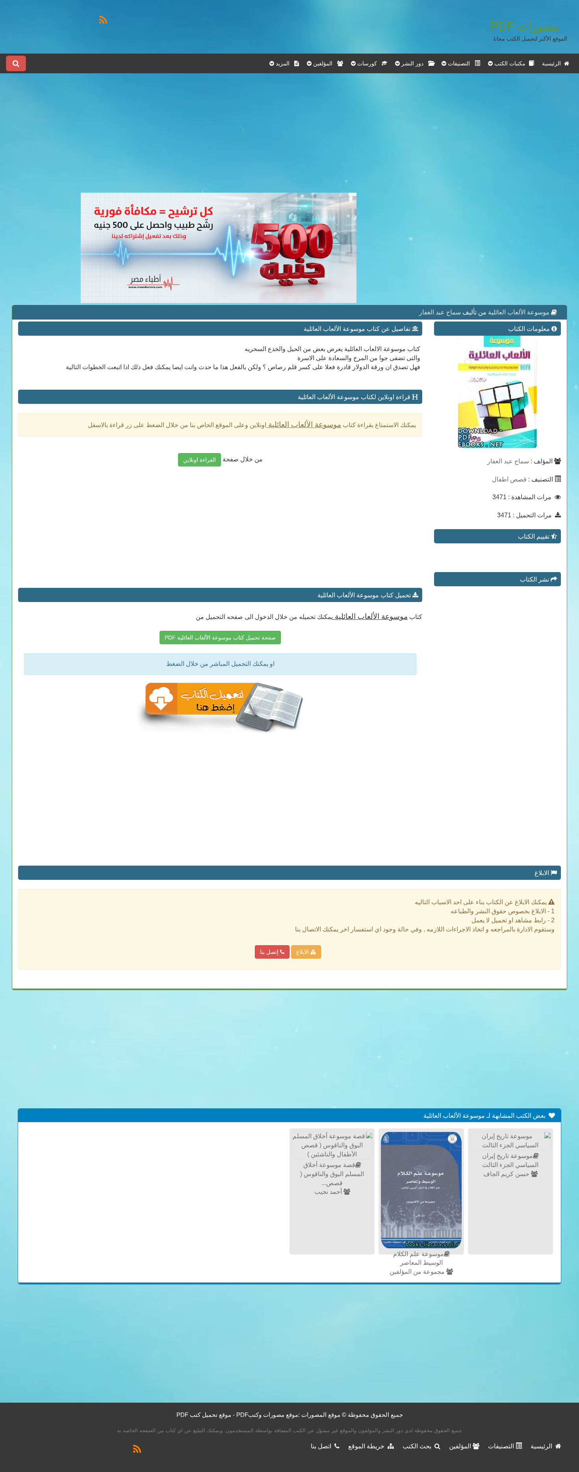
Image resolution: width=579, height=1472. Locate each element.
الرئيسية (553, 63)
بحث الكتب (418, 1446)
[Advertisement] (218, 137)
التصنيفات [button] (460, 63)
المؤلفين (461, 1446)
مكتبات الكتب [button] (511, 63)
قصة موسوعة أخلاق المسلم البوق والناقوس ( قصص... (332, 1174)
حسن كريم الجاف (507, 1174)
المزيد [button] (284, 63)
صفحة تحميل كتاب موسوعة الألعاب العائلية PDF (220, 637)
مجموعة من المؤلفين (418, 1271)
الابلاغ (303, 952)
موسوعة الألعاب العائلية (517, 312)
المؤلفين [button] (324, 63)
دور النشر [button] (414, 63)
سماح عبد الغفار (440, 312)
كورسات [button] (369, 63)
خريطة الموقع (368, 1446)
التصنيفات (502, 1446)
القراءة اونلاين (199, 460)
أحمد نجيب (328, 1191)
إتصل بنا (270, 952)
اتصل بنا (322, 1446)
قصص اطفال (509, 479)
